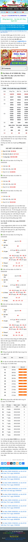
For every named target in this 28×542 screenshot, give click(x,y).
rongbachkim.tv (21, 41)
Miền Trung (11, 12)
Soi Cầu (16, 9)
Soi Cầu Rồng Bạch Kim (17, 531)
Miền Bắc (3, 12)
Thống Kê (23, 9)
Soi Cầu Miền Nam (11, 25)
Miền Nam (19, 12)
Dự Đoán (9, 9)
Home (4, 9)
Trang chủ (3, 25)
